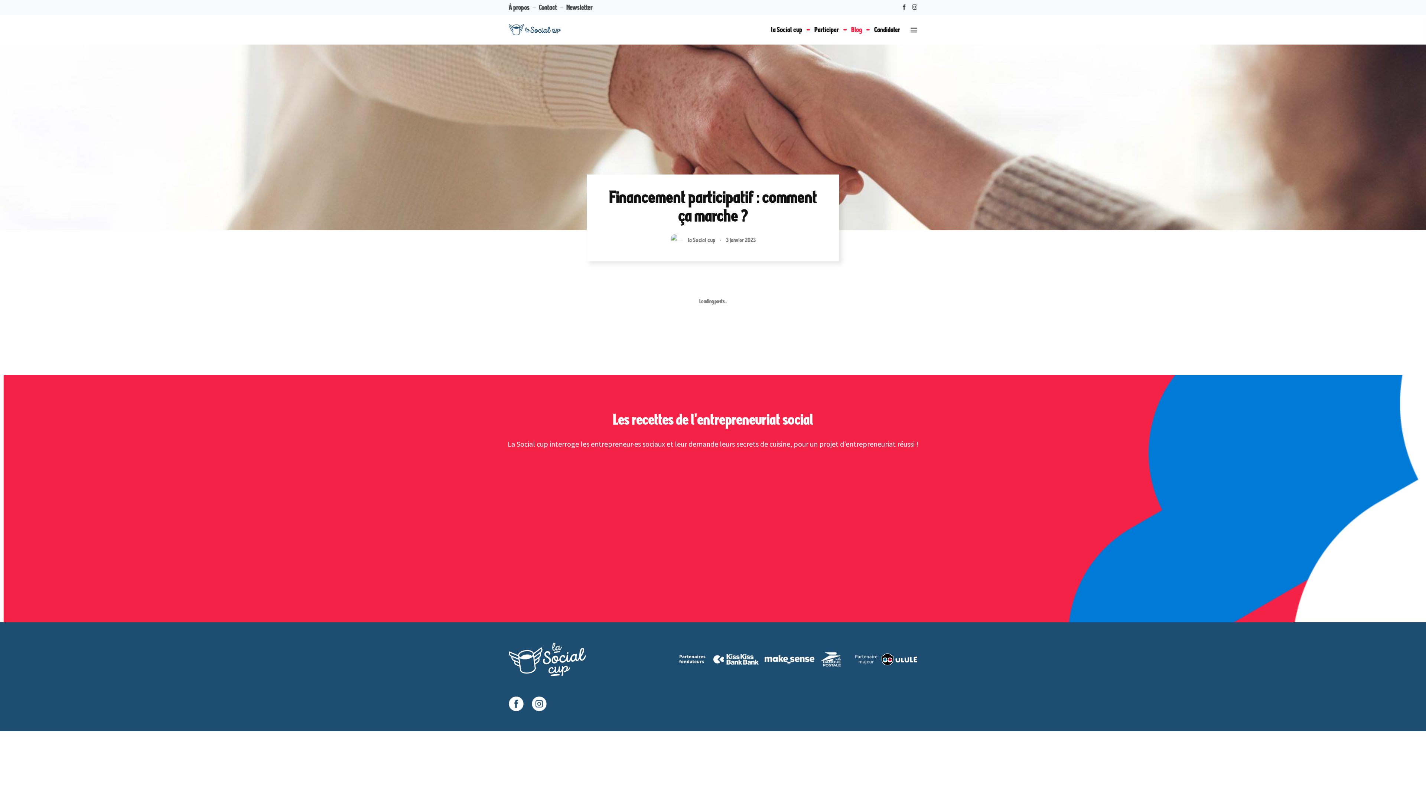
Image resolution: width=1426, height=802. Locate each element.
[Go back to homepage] (535, 29)
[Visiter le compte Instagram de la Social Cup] (539, 704)
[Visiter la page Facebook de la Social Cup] (516, 704)
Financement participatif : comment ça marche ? (713, 206)
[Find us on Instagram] (914, 7)
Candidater (887, 29)
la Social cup (786, 29)
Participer (826, 29)
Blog (856, 29)
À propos (519, 7)
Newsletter (579, 7)
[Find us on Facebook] (904, 7)
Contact (548, 7)
